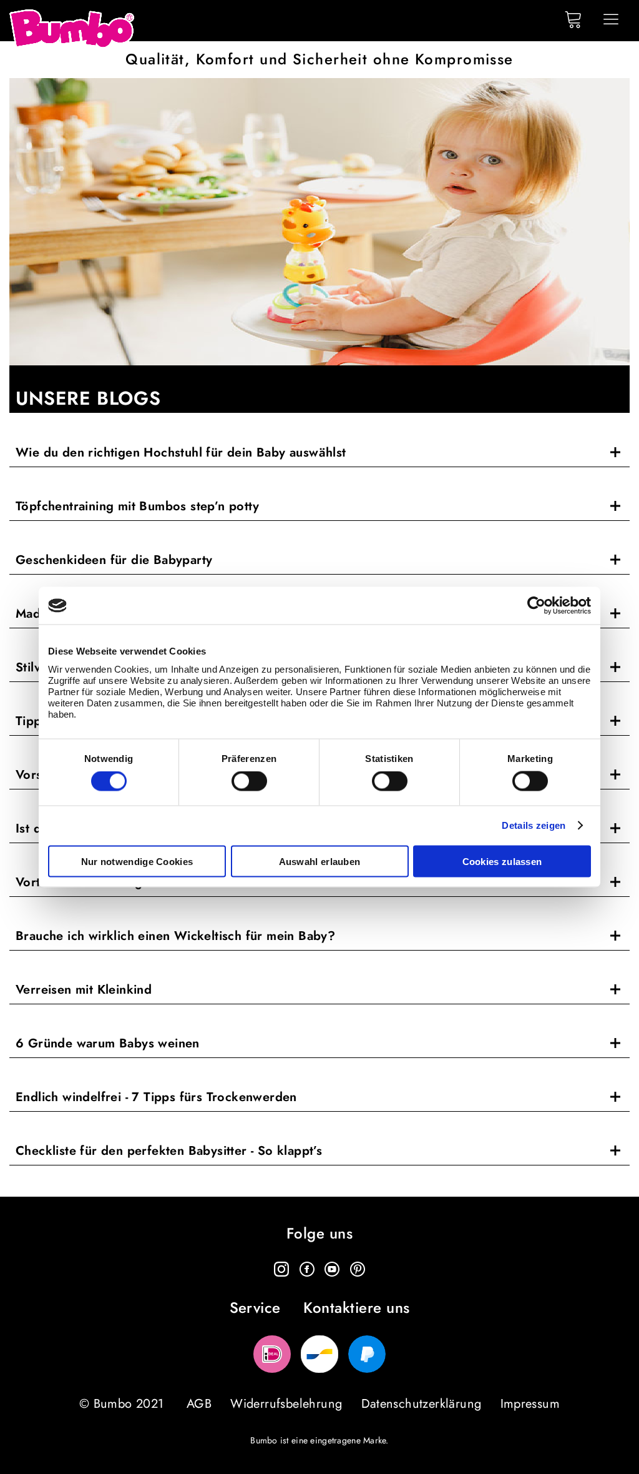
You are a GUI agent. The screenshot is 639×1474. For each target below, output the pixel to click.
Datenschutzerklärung (421, 1404)
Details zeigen (533, 825)
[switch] (249, 781)
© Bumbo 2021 (121, 1404)
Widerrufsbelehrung (286, 1404)
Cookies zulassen (502, 861)
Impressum (530, 1404)
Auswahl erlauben (320, 861)
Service (255, 1308)
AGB (199, 1404)
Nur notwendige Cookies (137, 861)
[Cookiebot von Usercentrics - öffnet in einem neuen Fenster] (536, 605)
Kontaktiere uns (356, 1308)
